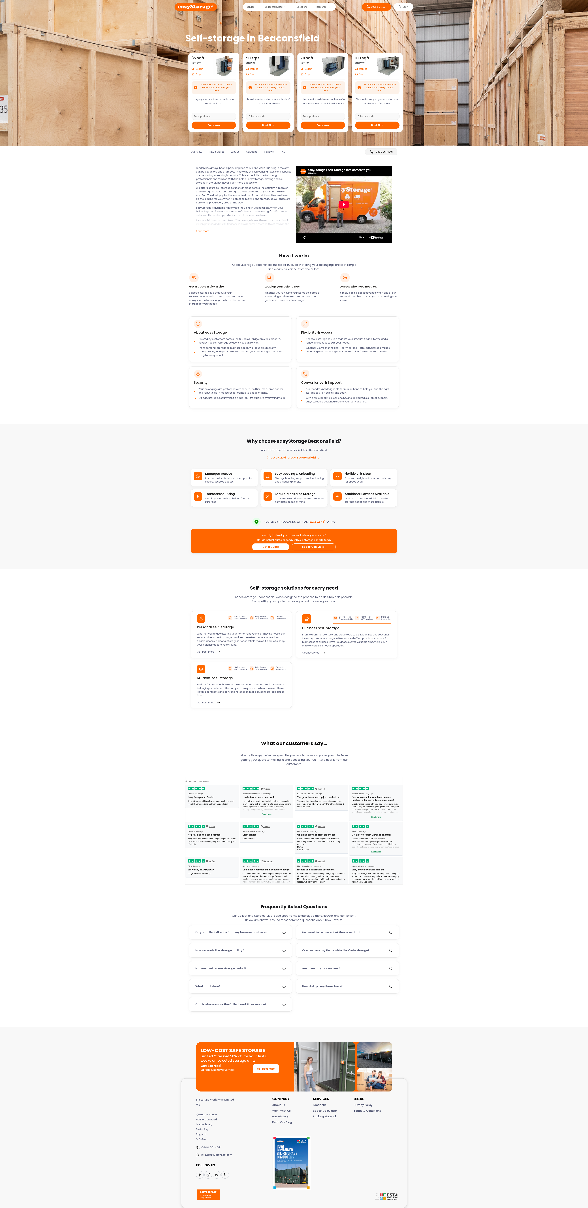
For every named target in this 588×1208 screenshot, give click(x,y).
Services (251, 6)
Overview (196, 152)
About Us (278, 1105)
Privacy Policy (363, 1105)
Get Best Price (266, 1069)
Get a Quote (270, 547)
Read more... (203, 231)
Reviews (269, 152)
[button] (276, 7)
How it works (216, 152)
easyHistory (280, 1116)
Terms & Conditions (367, 1110)
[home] (196, 7)
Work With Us (281, 1110)
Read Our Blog (282, 1122)
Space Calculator (313, 547)
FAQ (283, 152)
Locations (302, 6)
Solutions (251, 152)
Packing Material (324, 1116)
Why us (235, 152)
